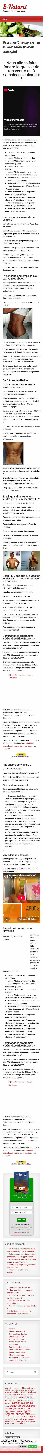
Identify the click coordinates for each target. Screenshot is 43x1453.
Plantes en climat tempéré (20, 1350)
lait (34, 1398)
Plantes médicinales (17, 1352)
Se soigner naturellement (19, 1358)
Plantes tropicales (16, 1355)
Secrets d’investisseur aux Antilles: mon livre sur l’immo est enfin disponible (20, 1290)
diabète (17, 1392)
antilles (23, 1388)
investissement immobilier (11, 1398)
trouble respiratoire (29, 1421)
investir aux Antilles (16, 1396)
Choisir (3, 1446)
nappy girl (8, 1403)
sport (33, 1416)
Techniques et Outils (17, 1360)
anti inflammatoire (12, 1388)
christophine (23, 1390)
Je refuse (23, 1446)
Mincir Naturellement (17, 1342)
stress (8, 1419)
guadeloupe (21, 1394)
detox (11, 1392)
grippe (13, 1394)
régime (27, 1411)
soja (29, 1417)
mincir (19, 1400)
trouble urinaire (9, 1423)
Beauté (12, 1329)
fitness (24, 1392)
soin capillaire (22, 1417)
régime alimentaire (18, 1414)
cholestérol (15, 1390)
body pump (31, 1388)
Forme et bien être (16, 1337)
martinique (9, 1401)
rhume (19, 1411)
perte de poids (19, 1405)
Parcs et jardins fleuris (18, 1347)
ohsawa (7, 1406)
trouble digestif (20, 1419)
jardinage (23, 1398)
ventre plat (19, 1423)
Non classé (13, 1345)
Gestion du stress (16, 1339)
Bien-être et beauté (17, 1331)
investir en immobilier (26, 1396)
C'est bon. (32, 1446)
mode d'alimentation (28, 1400)
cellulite (8, 1390)
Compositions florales (18, 1334)
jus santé (30, 1398)
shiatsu (15, 1417)
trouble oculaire (18, 1421)
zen (25, 1423)
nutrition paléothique (22, 1403)
